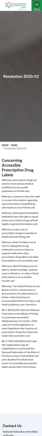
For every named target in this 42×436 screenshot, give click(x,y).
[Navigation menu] (37, 4)
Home (5, 144)
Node (14, 144)
